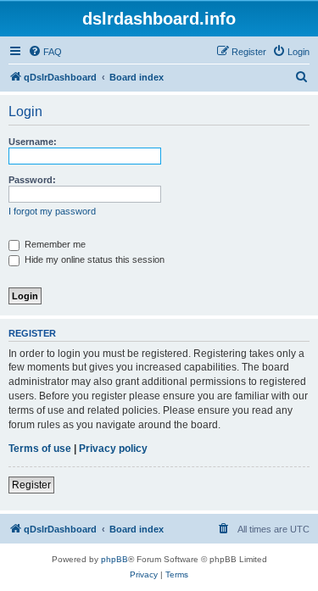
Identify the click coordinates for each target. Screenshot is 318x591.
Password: (32, 180)
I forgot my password (52, 211)
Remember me (54, 244)
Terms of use (39, 448)
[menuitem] (45, 52)
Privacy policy (113, 448)
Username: (32, 142)
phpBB (114, 559)
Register (31, 485)
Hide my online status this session (93, 259)
